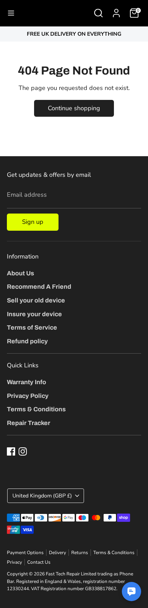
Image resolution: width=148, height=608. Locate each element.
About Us (20, 273)
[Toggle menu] (11, 13)
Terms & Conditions (36, 409)
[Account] (116, 11)
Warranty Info (26, 382)
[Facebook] (11, 451)
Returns (79, 552)
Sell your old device (36, 300)
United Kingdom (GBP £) (42, 496)
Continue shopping (74, 108)
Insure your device (34, 314)
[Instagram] (23, 451)
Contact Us (39, 562)
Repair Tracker (28, 423)
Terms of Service (32, 327)
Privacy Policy (28, 395)
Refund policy (27, 341)
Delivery (57, 552)
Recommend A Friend (39, 286)
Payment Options (25, 552)
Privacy (14, 562)
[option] (74, 34)
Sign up (32, 222)
